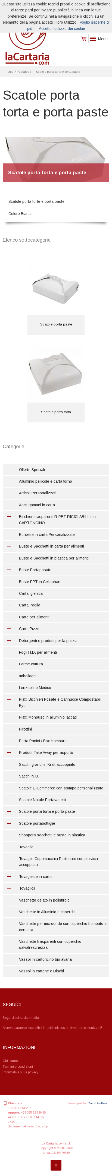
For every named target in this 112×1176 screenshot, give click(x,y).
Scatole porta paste (56, 324)
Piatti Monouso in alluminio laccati (48, 717)
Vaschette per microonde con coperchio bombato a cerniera (63, 926)
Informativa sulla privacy (20, 1072)
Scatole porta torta (56, 412)
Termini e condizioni (18, 1066)
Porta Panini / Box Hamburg (43, 741)
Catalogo (24, 71)
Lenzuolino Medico (35, 687)
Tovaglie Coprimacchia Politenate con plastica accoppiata (58, 861)
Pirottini (25, 729)
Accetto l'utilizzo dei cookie (62, 28)
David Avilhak (97, 1103)
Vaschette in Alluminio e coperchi (47, 912)
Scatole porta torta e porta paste (58, 71)
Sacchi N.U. (29, 776)
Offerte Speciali (32, 469)
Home (9, 71)
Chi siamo (10, 1061)
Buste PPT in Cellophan (39, 582)
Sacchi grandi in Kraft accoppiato (47, 764)
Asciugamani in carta (37, 505)
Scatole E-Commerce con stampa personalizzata (61, 788)
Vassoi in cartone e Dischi (41, 971)
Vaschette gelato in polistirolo (44, 900)
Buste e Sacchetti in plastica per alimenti (54, 558)
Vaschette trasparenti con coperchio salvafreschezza (50, 944)
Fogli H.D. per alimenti (38, 652)
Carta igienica (31, 593)
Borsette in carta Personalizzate (47, 534)
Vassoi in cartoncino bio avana (45, 959)
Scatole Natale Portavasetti (42, 800)
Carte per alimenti (34, 617)
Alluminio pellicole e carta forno (45, 481)
